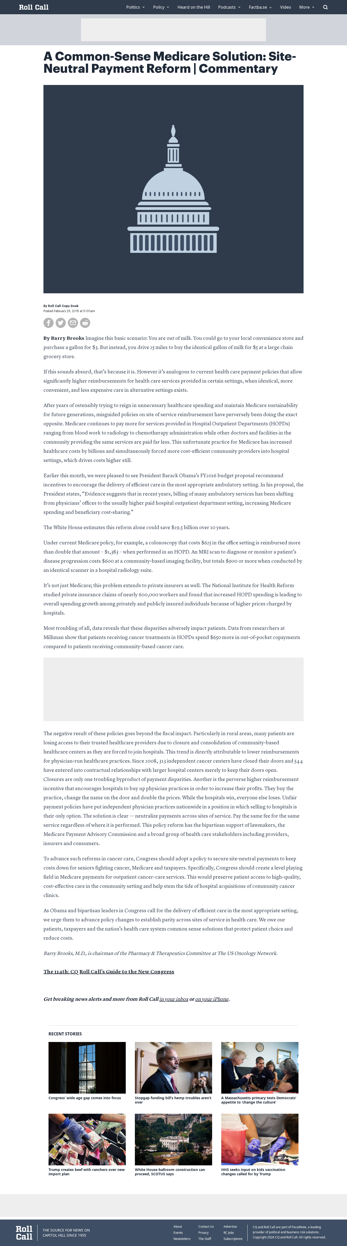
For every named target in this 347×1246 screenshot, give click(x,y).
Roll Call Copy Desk (63, 306)
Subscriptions (233, 1239)
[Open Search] (325, 7)
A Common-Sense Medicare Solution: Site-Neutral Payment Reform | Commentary (169, 62)
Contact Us (206, 1226)
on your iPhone (211, 999)
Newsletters (182, 1239)
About (178, 1226)
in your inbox (173, 999)
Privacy (203, 1232)
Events (178, 1232)
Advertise (230, 1226)
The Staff (204, 1239)
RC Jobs (229, 1232)
